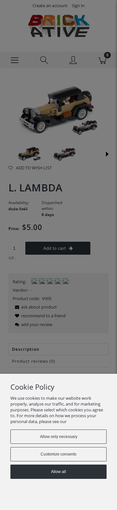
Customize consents (58, 454)
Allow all (58, 471)
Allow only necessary (58, 436)
